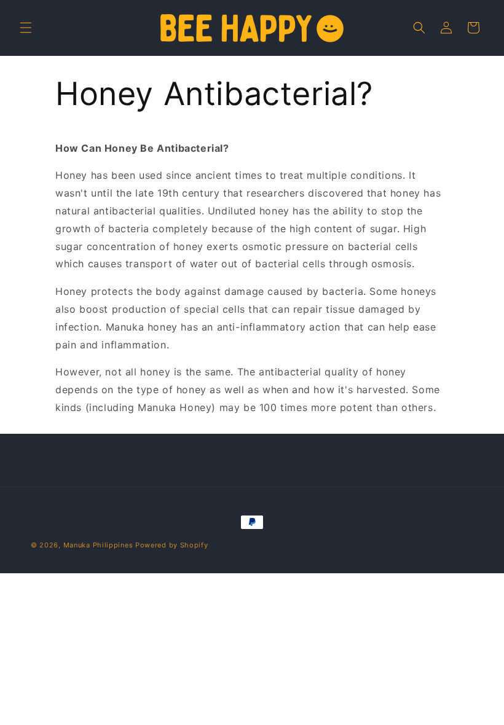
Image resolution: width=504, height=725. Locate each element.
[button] (25, 27)
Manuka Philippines (98, 545)
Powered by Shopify (171, 545)
